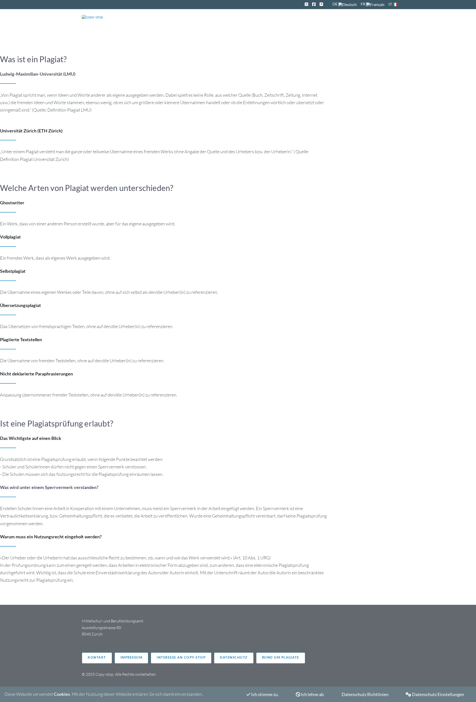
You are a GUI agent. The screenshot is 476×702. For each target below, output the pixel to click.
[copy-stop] (92, 17)
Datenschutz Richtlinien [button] (364, 694)
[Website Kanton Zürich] (321, 4)
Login (389, 21)
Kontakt (97, 657)
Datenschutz (234, 657)
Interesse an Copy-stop (181, 657)
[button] (435, 694)
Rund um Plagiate (280, 657)
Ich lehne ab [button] (312, 694)
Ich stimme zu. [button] (264, 694)
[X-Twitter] (306, 4)
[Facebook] (314, 4)
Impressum (131, 657)
